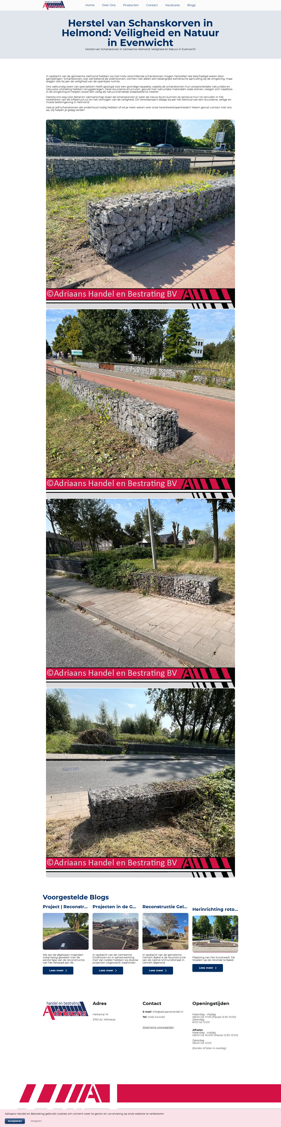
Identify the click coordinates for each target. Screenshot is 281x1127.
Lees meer (56, 970)
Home (89, 5)
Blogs (191, 5)
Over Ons (109, 5)
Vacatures (172, 5)
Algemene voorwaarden (158, 1027)
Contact (152, 5)
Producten (131, 5)
